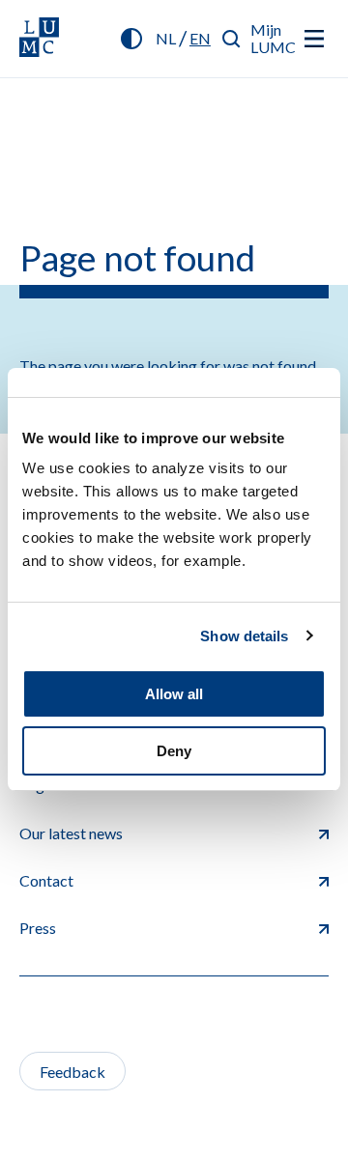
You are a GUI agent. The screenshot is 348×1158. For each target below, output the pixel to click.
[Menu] (314, 38)
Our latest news (71, 833)
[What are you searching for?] (231, 38)
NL (166, 38)
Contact (46, 880)
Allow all (174, 694)
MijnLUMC (273, 38)
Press (37, 927)
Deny (174, 751)
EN (200, 38)
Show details (244, 636)
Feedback (72, 1071)
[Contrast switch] (131, 38)
